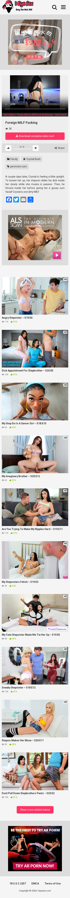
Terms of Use (53, 883)
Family (14, 159)
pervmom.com (18, 166)
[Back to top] (63, 890)
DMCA (35, 883)
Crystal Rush (33, 159)
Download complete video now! (36, 136)
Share (61, 148)
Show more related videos (35, 809)
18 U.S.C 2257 (18, 883)
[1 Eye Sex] (18, 7)
